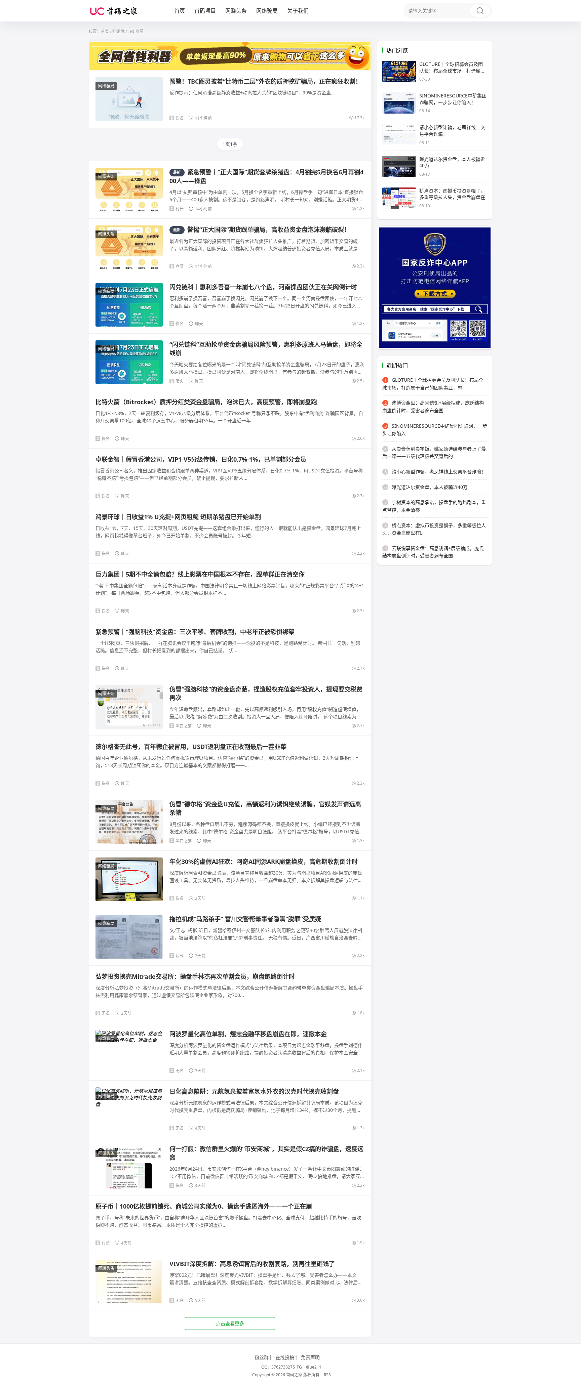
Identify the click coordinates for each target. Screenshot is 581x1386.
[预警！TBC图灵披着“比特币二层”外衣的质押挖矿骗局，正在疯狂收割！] (129, 102)
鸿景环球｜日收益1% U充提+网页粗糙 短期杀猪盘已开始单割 (178, 517)
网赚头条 (236, 10)
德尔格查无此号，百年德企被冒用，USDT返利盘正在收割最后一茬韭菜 (190, 747)
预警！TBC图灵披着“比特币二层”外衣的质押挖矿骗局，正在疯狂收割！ (265, 81)
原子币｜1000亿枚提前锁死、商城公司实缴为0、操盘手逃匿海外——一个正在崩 (203, 1206)
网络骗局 (267, 10)
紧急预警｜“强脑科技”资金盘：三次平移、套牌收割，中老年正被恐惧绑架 (195, 632)
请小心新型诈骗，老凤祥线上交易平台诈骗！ (435, 471)
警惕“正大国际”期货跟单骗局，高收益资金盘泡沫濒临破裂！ (261, 229)
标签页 (118, 31)
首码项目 (205, 10)
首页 (179, 10)
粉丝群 (262, 1357)
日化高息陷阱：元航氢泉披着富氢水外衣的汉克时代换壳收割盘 (254, 1091)
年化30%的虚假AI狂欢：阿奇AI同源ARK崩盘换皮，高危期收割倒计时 (263, 861)
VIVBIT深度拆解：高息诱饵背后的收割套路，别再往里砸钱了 (252, 1264)
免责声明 (310, 1357)
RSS (327, 1375)
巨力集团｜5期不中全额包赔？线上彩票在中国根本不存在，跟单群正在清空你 (200, 574)
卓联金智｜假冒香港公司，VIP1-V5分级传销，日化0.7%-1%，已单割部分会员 (200, 459)
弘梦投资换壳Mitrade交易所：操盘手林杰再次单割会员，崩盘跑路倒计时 (195, 976)
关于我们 (298, 10)
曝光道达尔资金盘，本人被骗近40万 (426, 487)
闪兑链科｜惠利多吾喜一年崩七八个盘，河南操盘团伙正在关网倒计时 (263, 287)
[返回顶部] (567, 1102)
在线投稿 (284, 1357)
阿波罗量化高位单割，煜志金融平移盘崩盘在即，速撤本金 (248, 1034)
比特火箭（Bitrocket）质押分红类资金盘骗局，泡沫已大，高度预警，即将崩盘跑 (206, 402)
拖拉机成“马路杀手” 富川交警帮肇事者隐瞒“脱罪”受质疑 (245, 919)
